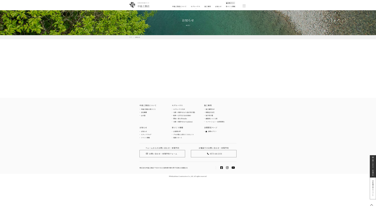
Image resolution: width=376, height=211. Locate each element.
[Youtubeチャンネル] (233, 168)
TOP (372, 205)
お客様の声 (177, 131)
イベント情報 (145, 138)
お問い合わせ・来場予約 (373, 167)
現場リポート (177, 138)
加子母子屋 (209, 115)
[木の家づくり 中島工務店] (139, 5)
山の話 (143, 115)
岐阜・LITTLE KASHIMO (182, 115)
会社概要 (144, 112)
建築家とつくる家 (211, 119)
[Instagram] (227, 168)
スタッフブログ (146, 134)
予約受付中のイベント (373, 188)
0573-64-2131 (216, 153)
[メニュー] (244, 6)
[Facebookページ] (221, 168)
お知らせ (144, 131)
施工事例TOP (210, 109)
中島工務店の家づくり (148, 109)
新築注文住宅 (210, 112)
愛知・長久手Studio (180, 119)
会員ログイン (231, 3)
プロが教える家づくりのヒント (183, 134)
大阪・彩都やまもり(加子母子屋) (184, 112)
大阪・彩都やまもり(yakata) (183, 122)
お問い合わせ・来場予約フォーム (163, 153)
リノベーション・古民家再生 (215, 122)
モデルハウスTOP (179, 109)
